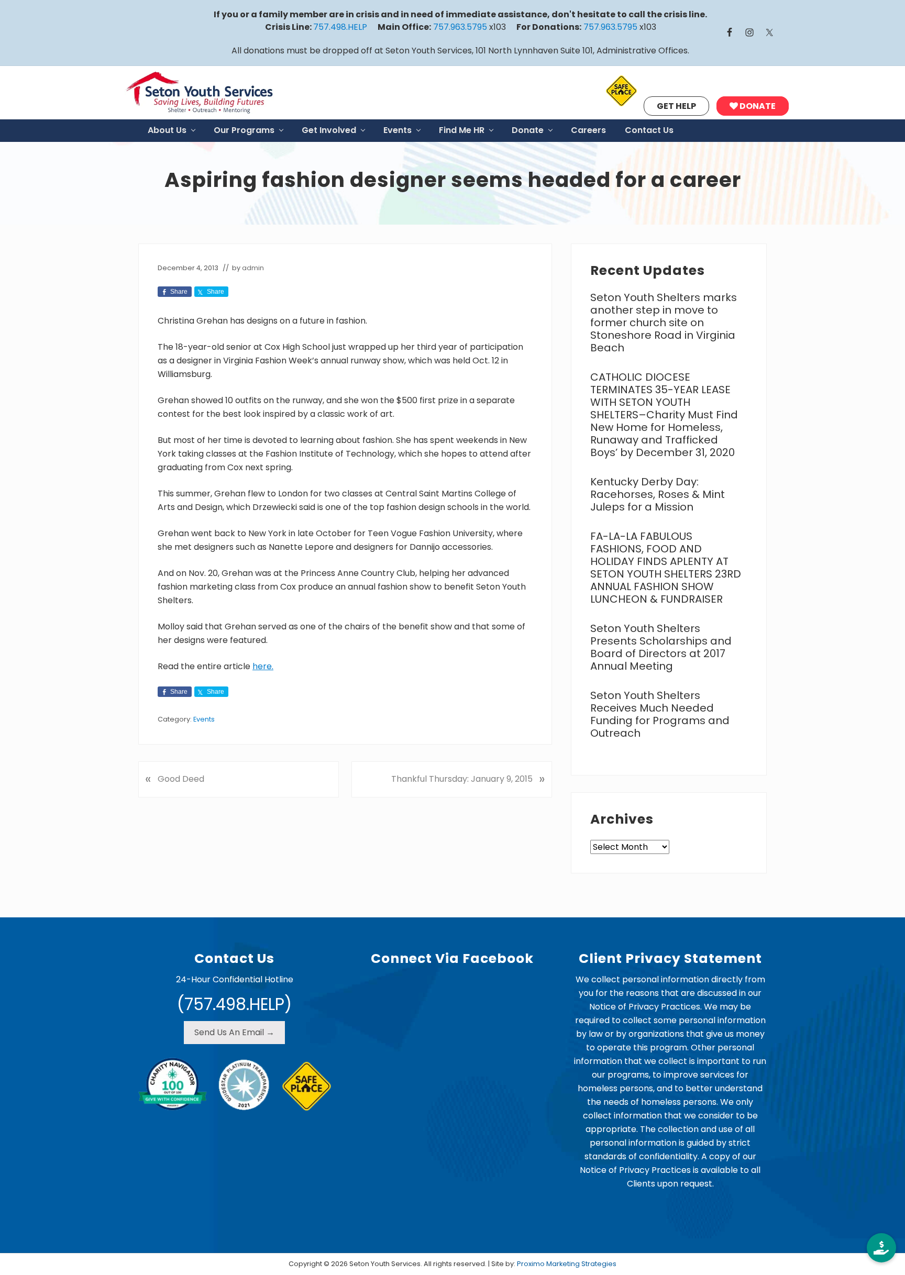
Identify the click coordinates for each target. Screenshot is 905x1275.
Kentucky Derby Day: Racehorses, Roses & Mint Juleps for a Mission (657, 494)
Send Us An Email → (234, 1032)
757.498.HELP (340, 27)
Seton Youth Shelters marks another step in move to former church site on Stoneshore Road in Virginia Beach (663, 322)
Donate (757, 106)
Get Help (676, 106)
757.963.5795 (460, 27)
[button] (881, 1247)
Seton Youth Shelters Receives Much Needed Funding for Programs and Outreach (660, 714)
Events (204, 719)
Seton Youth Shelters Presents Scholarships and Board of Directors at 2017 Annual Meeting (661, 647)
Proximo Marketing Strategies (566, 1263)
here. (262, 666)
